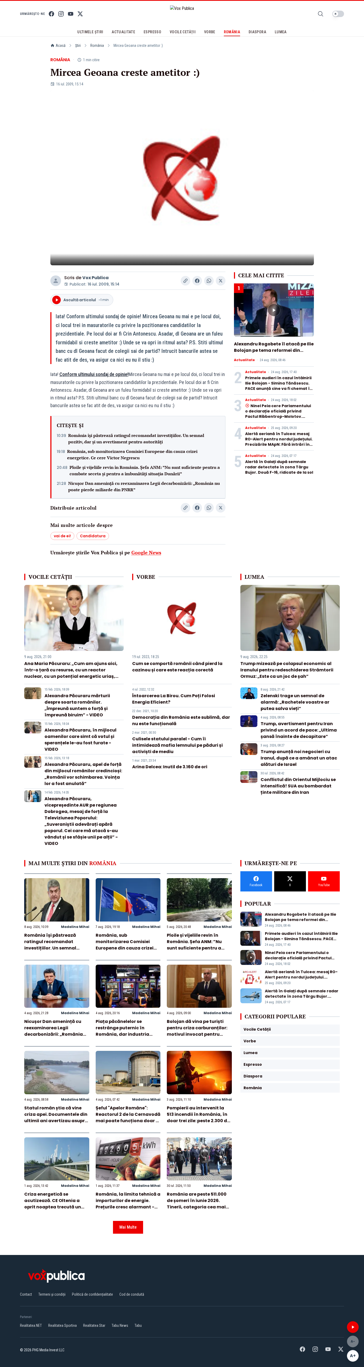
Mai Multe (128, 1227)
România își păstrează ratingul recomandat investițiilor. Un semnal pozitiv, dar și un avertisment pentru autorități (136, 438)
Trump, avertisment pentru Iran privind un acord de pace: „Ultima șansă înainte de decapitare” (299, 730)
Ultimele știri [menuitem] (90, 32)
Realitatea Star (94, 1325)
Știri (78, 45)
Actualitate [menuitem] (123, 32)
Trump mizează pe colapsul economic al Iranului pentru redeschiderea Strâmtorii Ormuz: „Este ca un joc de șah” (286, 669)
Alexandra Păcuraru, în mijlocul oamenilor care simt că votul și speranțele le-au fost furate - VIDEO (80, 739)
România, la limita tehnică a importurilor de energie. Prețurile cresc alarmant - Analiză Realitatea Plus (128, 1203)
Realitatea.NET (31, 1325)
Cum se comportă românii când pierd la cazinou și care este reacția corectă (177, 666)
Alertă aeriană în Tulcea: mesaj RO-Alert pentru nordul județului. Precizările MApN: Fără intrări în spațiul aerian (279, 441)
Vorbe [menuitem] (209, 32)
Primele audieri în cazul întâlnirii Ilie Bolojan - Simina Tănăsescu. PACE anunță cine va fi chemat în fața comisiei (278, 386)
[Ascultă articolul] (353, 1327)
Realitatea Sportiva (62, 1325)
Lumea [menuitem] (281, 32)
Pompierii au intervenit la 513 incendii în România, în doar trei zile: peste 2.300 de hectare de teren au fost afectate (198, 1121)
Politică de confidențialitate (92, 1294)
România (97, 45)
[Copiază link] (185, 281)
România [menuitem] (232, 32)
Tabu (138, 1325)
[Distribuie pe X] (220, 281)
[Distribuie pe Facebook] (197, 281)
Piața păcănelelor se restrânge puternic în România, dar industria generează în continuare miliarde (124, 1034)
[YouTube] (70, 14)
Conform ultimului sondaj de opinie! (93, 374)
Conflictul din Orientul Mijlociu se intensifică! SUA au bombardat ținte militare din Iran (298, 786)
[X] (80, 14)
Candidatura (93, 536)
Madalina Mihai (75, 926)
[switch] (338, 14)
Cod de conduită (131, 1294)
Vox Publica (95, 278)
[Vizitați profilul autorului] (55, 280)
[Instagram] (61, 14)
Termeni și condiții (52, 1294)
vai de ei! (62, 536)
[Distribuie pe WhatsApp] (209, 281)
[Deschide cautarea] (320, 14)
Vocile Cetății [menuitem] (183, 32)
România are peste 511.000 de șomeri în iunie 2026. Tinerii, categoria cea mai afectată (197, 1203)
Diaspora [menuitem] (257, 32)
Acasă (61, 45)
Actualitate (244, 360)
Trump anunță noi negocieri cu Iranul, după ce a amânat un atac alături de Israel (299, 758)
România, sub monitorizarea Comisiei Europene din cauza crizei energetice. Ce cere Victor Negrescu (132, 454)
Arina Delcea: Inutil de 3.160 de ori (169, 767)
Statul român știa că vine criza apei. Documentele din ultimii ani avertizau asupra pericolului (56, 1117)
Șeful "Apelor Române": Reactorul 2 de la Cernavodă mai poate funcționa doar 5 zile (128, 1117)
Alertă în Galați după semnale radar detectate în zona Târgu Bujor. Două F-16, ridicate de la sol (279, 467)
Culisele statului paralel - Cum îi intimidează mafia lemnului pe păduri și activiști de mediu (177, 745)
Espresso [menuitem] (152, 32)
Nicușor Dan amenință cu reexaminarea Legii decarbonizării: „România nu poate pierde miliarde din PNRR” (144, 486)
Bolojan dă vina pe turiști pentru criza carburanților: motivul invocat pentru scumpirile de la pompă (197, 1031)
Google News (146, 552)
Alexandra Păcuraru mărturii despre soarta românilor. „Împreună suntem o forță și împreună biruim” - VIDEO (77, 705)
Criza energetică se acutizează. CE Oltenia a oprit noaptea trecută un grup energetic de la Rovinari (52, 1207)
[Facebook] (51, 14)
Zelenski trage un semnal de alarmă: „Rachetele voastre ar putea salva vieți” (295, 702)
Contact (26, 1294)
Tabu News (120, 1325)
